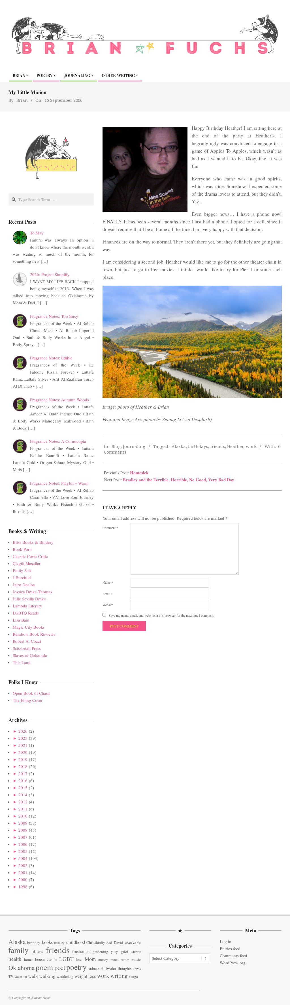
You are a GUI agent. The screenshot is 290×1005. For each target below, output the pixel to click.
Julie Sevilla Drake (29, 598)
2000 (22, 879)
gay (114, 951)
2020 (22, 752)
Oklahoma (21, 967)
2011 (22, 809)
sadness (93, 968)
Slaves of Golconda (30, 655)
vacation (20, 976)
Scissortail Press (27, 648)
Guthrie (136, 952)
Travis (137, 969)
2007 (22, 837)
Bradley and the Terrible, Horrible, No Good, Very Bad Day (178, 479)
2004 (22, 858)
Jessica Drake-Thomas (32, 591)
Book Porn (22, 549)
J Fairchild (22, 577)
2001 (22, 872)
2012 (22, 802)
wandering (65, 976)
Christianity (95, 942)
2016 (22, 780)
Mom (90, 959)
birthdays (198, 446)
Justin (52, 959)
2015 (22, 787)
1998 (22, 886)
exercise (133, 942)
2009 (22, 823)
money (103, 959)
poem (44, 967)
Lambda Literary (27, 606)
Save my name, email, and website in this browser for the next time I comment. (161, 615)
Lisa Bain (21, 620)
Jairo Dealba (24, 584)
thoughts (125, 968)
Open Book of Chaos (31, 693)
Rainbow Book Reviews (34, 634)
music (136, 959)
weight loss (85, 976)
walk (33, 975)
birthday (33, 942)
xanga (133, 976)
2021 (22, 745)
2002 (22, 865)
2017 (22, 773)
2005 (22, 851)
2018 (22, 766)
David (118, 942)
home (28, 959)
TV (10, 976)
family (18, 949)
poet (59, 967)
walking (47, 976)
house (40, 959)
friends (217, 446)
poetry (76, 967)
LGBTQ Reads (26, 613)
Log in (225, 941)
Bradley (59, 943)
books (47, 942)
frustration (80, 951)
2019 (22, 759)
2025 (22, 738)
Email (108, 593)
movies (125, 960)
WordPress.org (233, 962)
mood (114, 959)
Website (108, 604)
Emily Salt (22, 570)
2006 (22, 844)
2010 (22, 816)
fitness (37, 951)
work (251, 446)
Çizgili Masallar (26, 563)
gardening (100, 951)
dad (109, 942)
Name (108, 582)
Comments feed (233, 955)
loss (79, 959)
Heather (235, 446)
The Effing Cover (27, 700)
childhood (75, 942)
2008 (22, 830)
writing (118, 976)
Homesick (139, 472)
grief (124, 951)
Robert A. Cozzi (27, 641)
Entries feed (230, 948)
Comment (110, 527)
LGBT (66, 958)
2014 (22, 794)
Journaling (134, 446)
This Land (22, 662)
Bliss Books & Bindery (33, 542)
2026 (22, 731)
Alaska (179, 446)
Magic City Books (29, 627)
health (15, 958)
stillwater (108, 968)
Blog (116, 446)
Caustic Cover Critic (30, 556)
